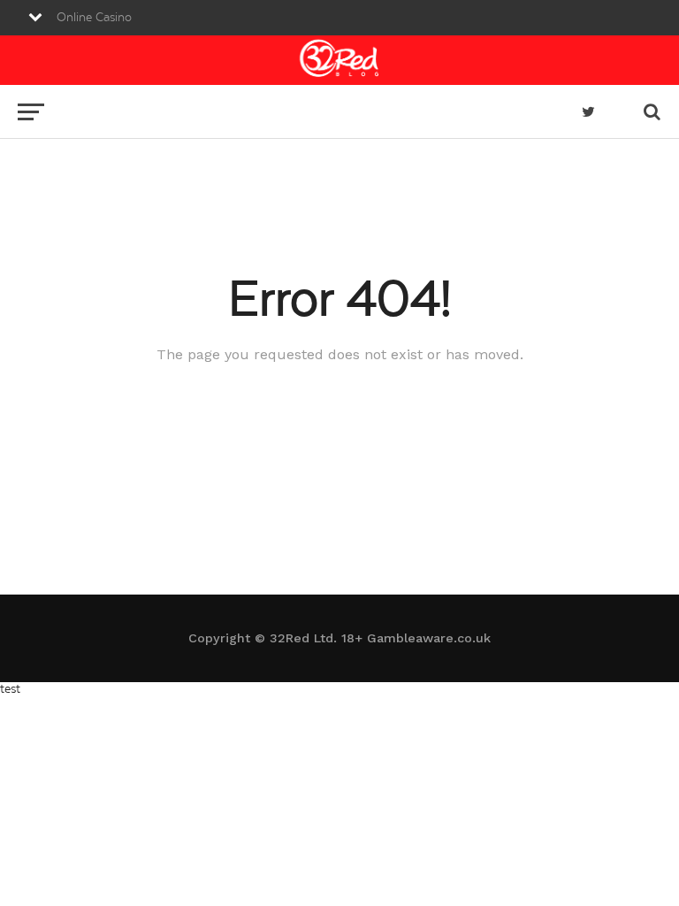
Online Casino (94, 18)
